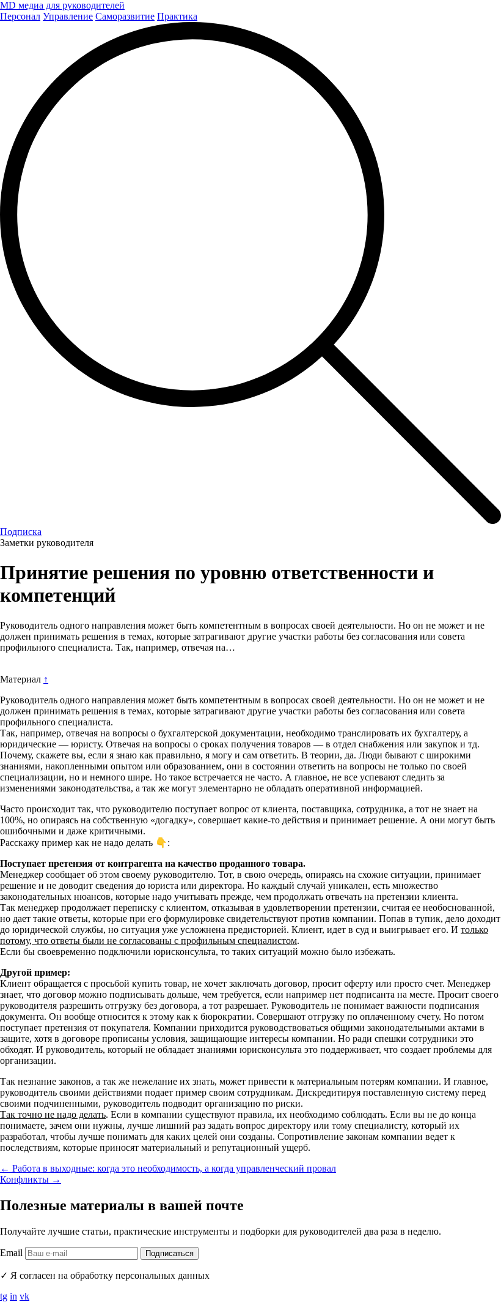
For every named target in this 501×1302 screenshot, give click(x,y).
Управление (68, 16)
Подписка (21, 531)
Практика (177, 16)
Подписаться (169, 1253)
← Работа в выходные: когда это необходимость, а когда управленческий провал (168, 1168)
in (13, 1296)
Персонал (20, 16)
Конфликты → (30, 1179)
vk (24, 1296)
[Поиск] (250, 520)
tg (3, 1296)
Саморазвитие (125, 16)
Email (11, 1253)
